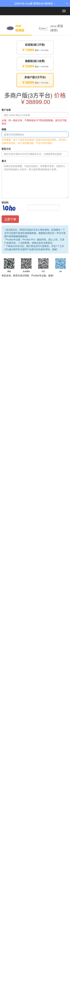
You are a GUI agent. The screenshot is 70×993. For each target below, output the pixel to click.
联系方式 (6, 148)
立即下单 (10, 219)
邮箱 (4, 129)
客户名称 (6, 109)
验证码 (5, 202)
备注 (4, 160)
